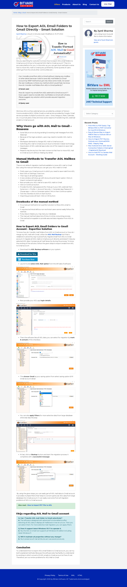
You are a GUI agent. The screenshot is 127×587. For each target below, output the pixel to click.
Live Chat (108, 4)
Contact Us (94, 4)
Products (66, 4)
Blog (85, 4)
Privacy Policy (50, 575)
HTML (80, 575)
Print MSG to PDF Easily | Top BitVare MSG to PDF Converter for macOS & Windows (99, 128)
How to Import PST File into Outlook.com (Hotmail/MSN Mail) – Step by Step (98, 141)
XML (73, 575)
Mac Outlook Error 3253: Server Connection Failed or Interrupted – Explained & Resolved (100, 148)
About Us (77, 4)
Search (109, 21)
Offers (57, 4)
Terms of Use (63, 575)
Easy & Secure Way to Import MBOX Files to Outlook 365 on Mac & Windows (99, 134)
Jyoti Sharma (21, 34)
